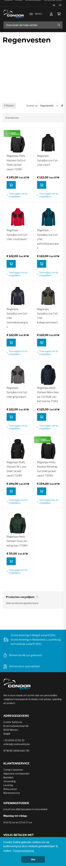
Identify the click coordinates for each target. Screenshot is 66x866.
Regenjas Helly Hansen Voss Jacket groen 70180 (17, 541)
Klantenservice (11, 792)
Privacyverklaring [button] (23, 850)
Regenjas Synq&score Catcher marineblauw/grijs (17, 318)
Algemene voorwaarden (16, 773)
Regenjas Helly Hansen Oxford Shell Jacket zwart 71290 (16, 162)
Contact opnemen (13, 769)
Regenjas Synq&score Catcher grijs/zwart (17, 392)
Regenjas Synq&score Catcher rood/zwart (17, 235)
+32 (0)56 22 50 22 (13, 740)
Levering (8, 785)
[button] (18, 195)
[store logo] (13, 14)
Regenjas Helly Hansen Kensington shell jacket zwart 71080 (47, 469)
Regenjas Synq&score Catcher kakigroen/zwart (47, 316)
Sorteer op (32, 105)
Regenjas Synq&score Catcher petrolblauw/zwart (48, 239)
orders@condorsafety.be (16, 744)
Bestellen (8, 777)
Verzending (9, 781)
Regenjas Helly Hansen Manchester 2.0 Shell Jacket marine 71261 (48, 394)
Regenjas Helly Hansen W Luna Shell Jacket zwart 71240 (16, 469)
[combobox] (33, 25)
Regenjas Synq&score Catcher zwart (47, 160)
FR (60, 5)
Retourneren (10, 789)
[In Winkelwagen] (11, 185)
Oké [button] (33, 859)
